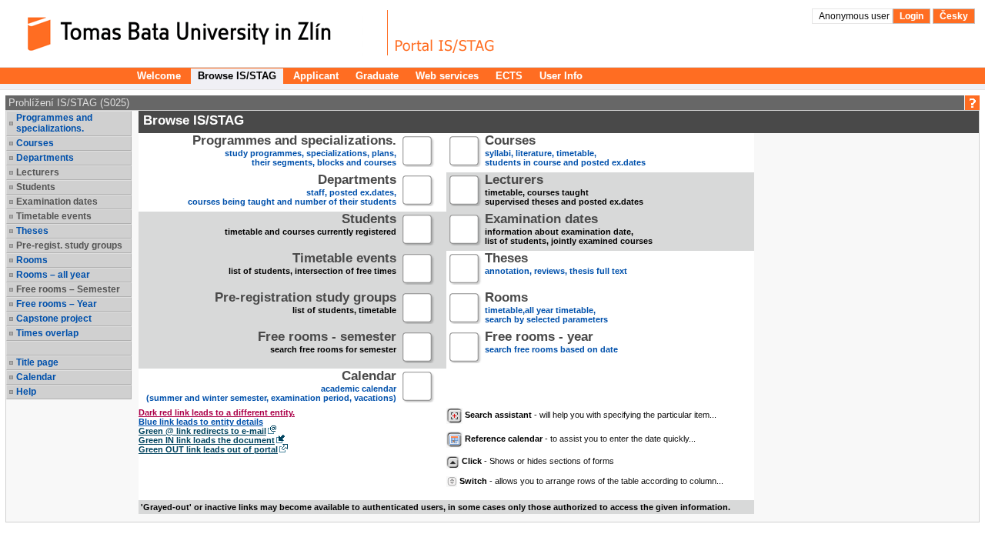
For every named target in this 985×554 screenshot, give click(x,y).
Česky (954, 16)
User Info (561, 76)
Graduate (377, 76)
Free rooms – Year (56, 304)
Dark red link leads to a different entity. (217, 412)
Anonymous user (855, 16)
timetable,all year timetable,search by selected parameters (546, 309)
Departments (45, 157)
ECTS (509, 76)
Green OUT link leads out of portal (208, 449)
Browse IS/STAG (237, 76)
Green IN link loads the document (207, 440)
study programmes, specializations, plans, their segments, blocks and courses (294, 152)
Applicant (316, 76)
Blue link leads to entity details (201, 421)
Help (26, 391)
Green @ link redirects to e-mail (202, 431)
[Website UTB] (198, 32)
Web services (447, 76)
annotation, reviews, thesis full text (556, 265)
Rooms (32, 260)
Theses (32, 230)
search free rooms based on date (551, 343)
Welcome (159, 76)
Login (911, 16)
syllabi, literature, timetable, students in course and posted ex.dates (565, 152)
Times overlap (47, 333)
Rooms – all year (53, 274)
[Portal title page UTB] (445, 32)
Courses (35, 143)
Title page (37, 362)
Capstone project (54, 318)
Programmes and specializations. (54, 123)
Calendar (36, 377)
